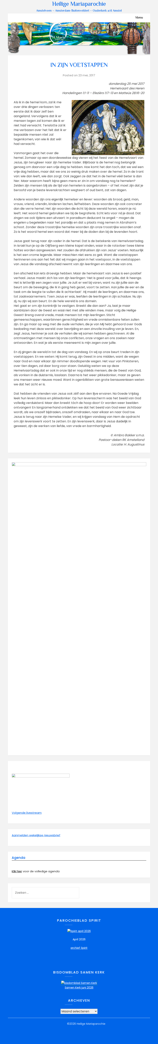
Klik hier (17, 871)
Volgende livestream (27, 813)
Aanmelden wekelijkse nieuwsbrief (36, 835)
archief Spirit (79, 948)
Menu (139, 17)
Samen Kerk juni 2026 (79, 987)
